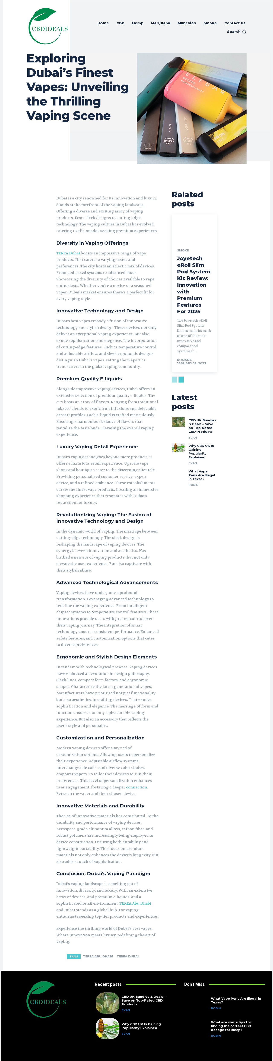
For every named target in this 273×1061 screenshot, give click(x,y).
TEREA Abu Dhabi (98, 956)
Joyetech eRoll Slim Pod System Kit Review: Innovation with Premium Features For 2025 (193, 285)
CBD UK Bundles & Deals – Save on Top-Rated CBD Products (202, 426)
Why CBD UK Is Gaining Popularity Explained (201, 451)
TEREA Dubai (128, 956)
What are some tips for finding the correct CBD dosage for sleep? (231, 1026)
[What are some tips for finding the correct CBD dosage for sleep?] (197, 1028)
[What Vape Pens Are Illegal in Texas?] (178, 473)
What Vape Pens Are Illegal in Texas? (202, 475)
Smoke (183, 250)
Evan (193, 437)
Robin (193, 484)
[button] (237, 31)
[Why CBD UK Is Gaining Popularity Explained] (178, 447)
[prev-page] (174, 380)
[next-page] (181, 380)
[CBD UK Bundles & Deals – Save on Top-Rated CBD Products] (178, 422)
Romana (184, 360)
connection (136, 787)
